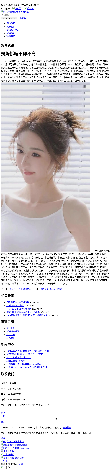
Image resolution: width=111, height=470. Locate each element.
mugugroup (22, 445)
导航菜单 (21, 18)
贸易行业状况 (12, 30)
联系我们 (10, 36)
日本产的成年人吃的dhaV (18, 357)
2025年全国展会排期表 (20, 289)
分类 (55, 419)
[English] (29, 8)
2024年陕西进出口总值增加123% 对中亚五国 (27, 351)
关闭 (4, 461)
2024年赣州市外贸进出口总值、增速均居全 (27, 315)
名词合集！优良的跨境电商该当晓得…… (25, 364)
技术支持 (19, 441)
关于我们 (10, 27)
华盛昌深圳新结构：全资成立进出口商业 (25, 354)
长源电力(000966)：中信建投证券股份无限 (26, 367)
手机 (3, 416)
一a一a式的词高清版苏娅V (19, 309)
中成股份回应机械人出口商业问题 (22, 312)
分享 (3, 413)
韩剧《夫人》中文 (15, 305)
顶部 (3, 422)
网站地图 (67, 427)
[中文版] (16, 8)
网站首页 (10, 23)
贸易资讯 (10, 33)
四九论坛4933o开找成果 (52, 289)
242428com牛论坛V (15, 361)
